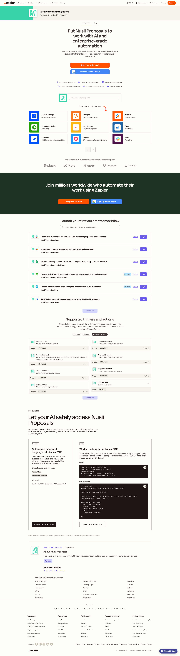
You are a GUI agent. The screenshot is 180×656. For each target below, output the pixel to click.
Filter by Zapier (40, 585)
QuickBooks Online (89, 581)
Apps (45, 547)
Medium (83, 633)
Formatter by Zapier (90, 594)
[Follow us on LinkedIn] (40, 644)
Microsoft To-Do (86, 626)
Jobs (108, 644)
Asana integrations (34, 633)
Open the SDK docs (91, 524)
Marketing (108, 633)
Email (107, 626)
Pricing (78, 644)
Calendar (108, 623)
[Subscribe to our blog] (51, 644)
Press (103, 644)
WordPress (61, 630)
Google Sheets (63, 623)
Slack (85, 591)
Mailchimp (130, 591)
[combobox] (94, 98)
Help (49, 561)
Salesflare (130, 581)
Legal (144, 650)
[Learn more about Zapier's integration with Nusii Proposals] (35, 550)
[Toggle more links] (49, 597)
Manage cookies (135, 650)
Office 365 (61, 633)
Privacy (150, 650)
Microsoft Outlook (86, 630)
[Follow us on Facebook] (36, 644)
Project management (112, 620)
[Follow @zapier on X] (43, 644)
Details (135, 237)
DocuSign (61, 626)
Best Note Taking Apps (139, 630)
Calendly (84, 623)
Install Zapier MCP (42, 524)
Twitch (83, 620)
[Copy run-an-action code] (144, 486)
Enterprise (114, 644)
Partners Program (146, 644)
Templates (123, 644)
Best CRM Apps (137, 626)
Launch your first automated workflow (90, 220)
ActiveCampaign (40, 581)
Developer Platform (93, 644)
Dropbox (61, 620)
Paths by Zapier (88, 585)
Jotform (129, 588)
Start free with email (90, 65)
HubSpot (130, 585)
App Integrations (133, 644)
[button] (90, 71)
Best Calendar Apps (139, 633)
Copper (86, 588)
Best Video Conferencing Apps (142, 620)
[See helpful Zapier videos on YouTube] (47, 644)
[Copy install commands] (144, 467)
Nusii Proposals (56, 547)
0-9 (55, 608)
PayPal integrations (34, 630)
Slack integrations (33, 620)
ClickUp (38, 594)
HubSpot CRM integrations (36, 626)
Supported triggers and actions (90, 319)
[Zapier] (9, 2)
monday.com (39, 588)
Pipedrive (130, 594)
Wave (37, 591)
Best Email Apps (137, 623)
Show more (31, 636)
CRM (107, 630)
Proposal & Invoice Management (53, 15)
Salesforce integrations (35, 623)
